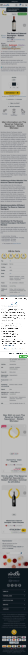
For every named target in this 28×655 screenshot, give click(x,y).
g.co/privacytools (9, 345)
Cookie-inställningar (21, 353)
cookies (9, 306)
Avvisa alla (11, 353)
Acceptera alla (23, 356)
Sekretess (6, 348)
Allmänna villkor (14, 348)
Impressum (21, 348)
